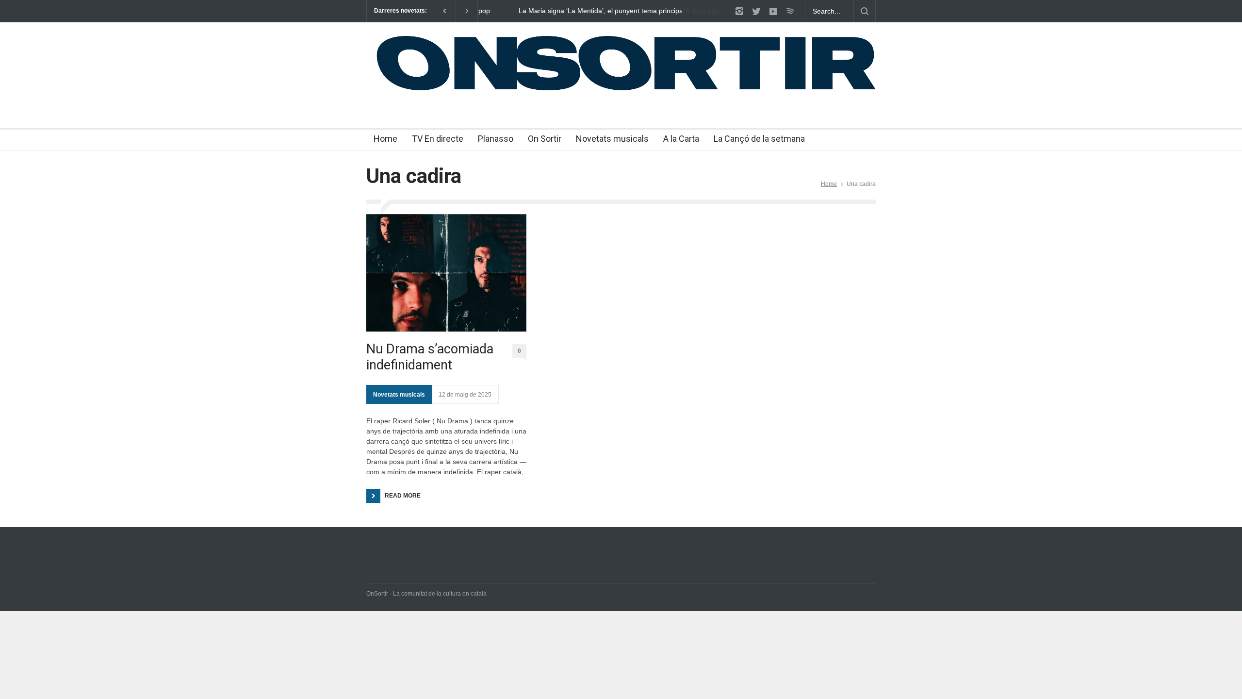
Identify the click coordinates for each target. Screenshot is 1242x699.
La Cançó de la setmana (759, 138)
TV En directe (437, 138)
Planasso (495, 138)
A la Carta (681, 138)
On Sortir (544, 138)
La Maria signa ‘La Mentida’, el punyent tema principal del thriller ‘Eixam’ (573, 11)
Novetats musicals (612, 138)
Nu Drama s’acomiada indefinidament (429, 356)
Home (385, 138)
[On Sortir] (621, 91)
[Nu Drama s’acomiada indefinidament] (446, 273)
